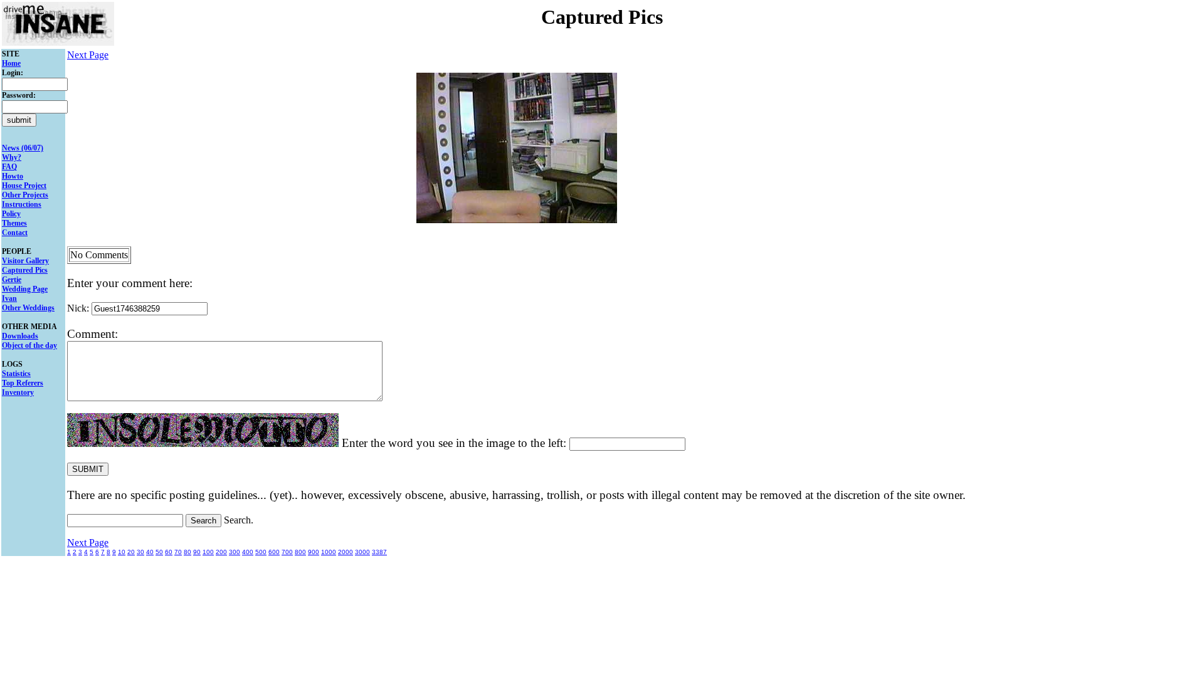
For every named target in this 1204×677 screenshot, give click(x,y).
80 (187, 551)
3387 (379, 551)
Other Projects (25, 195)
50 (159, 551)
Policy (11, 213)
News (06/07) (22, 148)
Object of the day (29, 345)
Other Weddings (28, 307)
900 (313, 551)
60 (168, 551)
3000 (362, 551)
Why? (11, 157)
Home (11, 63)
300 (234, 551)
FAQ (9, 166)
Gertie (11, 279)
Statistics (16, 373)
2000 (345, 551)
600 (274, 551)
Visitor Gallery (25, 260)
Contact (15, 232)
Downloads (20, 336)
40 (150, 551)
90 (197, 551)
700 (287, 551)
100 (208, 551)
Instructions (21, 204)
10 (121, 551)
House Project (24, 185)
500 (261, 551)
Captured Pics (25, 270)
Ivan (9, 298)
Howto (12, 176)
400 (247, 551)
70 (178, 551)
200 (221, 551)
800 (300, 551)
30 (140, 551)
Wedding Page (25, 289)
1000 (328, 551)
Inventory (18, 392)
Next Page (87, 55)
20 (131, 551)
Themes (14, 223)
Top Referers (22, 383)
